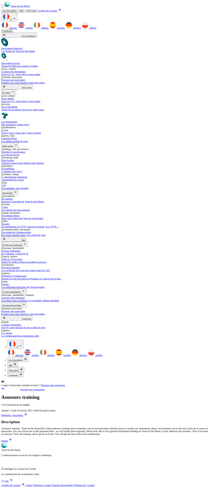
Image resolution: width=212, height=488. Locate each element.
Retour (6, 441)
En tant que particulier (14, 244)
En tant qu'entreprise (13, 291)
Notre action (10, 145)
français (13, 28)
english (29, 28)
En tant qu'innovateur (14, 305)
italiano (45, 28)
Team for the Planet (20, 6)
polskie (92, 28)
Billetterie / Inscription (14, 415)
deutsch (77, 28)
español (60, 28)
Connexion (7, 31)
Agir (13, 239)
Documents (9, 192)
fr (13, 19)
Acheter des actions (49, 10)
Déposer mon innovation (53, 385)
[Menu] (2, 6)
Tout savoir (31, 11)
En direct (8, 92)
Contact (29, 485)
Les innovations (19, 35)
